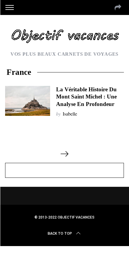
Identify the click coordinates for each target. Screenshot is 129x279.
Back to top (60, 233)
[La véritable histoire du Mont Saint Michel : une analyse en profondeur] (27, 101)
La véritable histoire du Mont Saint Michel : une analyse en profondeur (86, 96)
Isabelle (70, 113)
